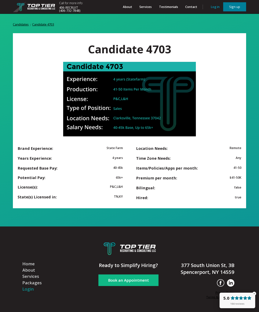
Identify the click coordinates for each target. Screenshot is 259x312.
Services (145, 7)
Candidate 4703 (43, 25)
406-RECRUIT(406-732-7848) (69, 9)
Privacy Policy (224, 292)
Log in (215, 7)
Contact (191, 7)
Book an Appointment (128, 280)
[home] (35, 6)
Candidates (21, 25)
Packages (32, 283)
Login (28, 289)
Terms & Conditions (220, 297)
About (127, 7)
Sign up (234, 7)
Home (28, 264)
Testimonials (168, 7)
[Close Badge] (254, 293)
